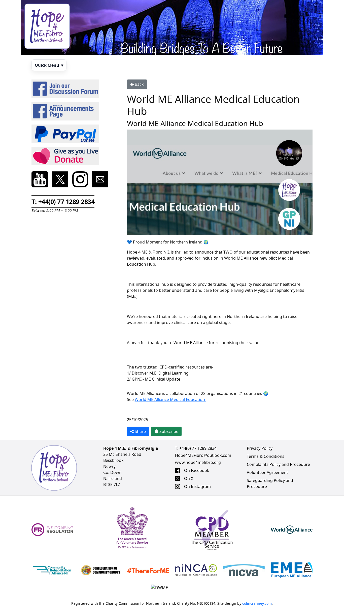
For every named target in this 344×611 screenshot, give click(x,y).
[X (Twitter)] (60, 179)
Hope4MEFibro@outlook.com (203, 455)
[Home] (47, 26)
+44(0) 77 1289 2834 (198, 448)
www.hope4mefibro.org (198, 462)
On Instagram (197, 486)
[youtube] (39, 179)
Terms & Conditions (265, 456)
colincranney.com (257, 603)
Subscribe (168, 431)
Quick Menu (49, 65)
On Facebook (196, 470)
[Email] (100, 179)
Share (140, 431)
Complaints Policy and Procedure (278, 464)
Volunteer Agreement (267, 472)
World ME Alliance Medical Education (170, 399)
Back (139, 84)
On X (188, 478)
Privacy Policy (259, 448)
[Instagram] (80, 179)
